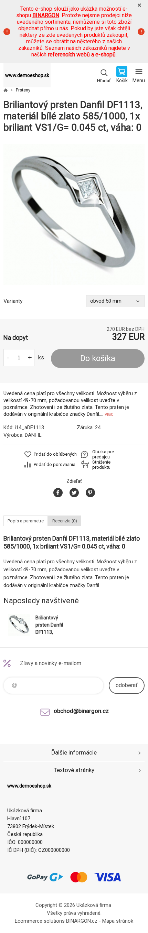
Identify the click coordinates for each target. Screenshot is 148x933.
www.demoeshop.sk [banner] (27, 75)
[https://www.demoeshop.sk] (5, 90)
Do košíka (97, 358)
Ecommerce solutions (40, 921)
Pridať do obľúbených (55, 454)
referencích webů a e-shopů (82, 54)
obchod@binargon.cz (81, 710)
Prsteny (23, 90)
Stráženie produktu (101, 464)
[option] (74, 214)
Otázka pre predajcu (103, 454)
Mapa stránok (117, 921)
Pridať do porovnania (54, 464)
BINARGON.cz (81, 921)
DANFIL (33, 435)
